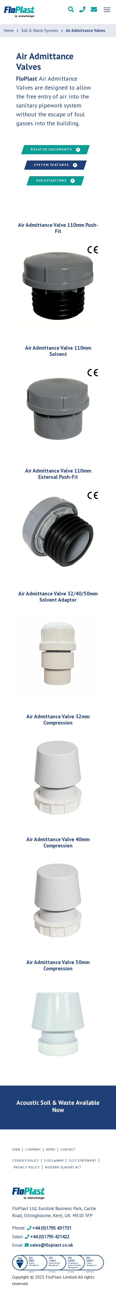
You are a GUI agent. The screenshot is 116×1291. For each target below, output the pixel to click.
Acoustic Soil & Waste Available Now (58, 1106)
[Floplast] (19, 12)
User (16, 1149)
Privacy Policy (27, 1167)
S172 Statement (82, 1160)
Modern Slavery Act (63, 1167)
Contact (68, 1149)
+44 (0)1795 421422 (40, 1237)
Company (33, 1149)
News (50, 1149)
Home (9, 30)
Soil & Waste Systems (39, 30)
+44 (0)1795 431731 (41, 1228)
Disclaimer (54, 1160)
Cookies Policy (25, 1160)
